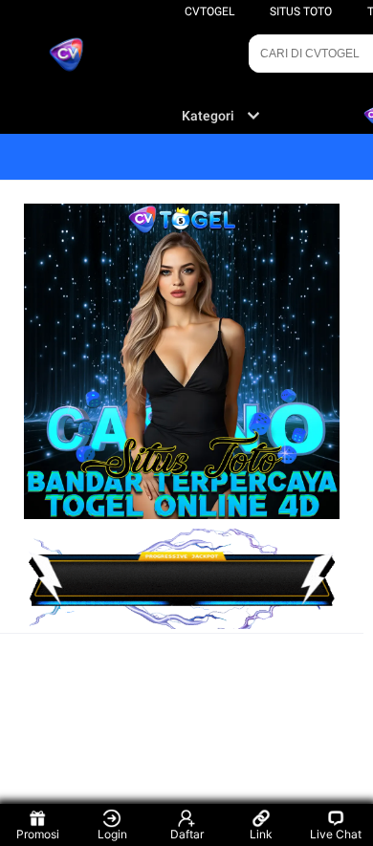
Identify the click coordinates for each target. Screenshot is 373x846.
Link (261, 834)
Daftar (187, 834)
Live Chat (336, 834)
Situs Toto (301, 11)
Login (112, 834)
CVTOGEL (209, 11)
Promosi (37, 834)
